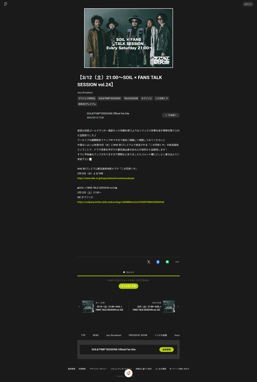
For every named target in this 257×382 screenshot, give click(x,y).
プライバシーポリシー (98, 369)
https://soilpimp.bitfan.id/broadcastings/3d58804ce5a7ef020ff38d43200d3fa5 (120, 202)
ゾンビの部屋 (161, 335)
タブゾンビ (146, 98)
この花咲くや (161, 98)
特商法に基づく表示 (144, 369)
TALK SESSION (131, 98)
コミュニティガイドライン (121, 369)
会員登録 (166, 349)
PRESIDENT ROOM (138, 335)
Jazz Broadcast (85, 92)
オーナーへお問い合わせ (179, 369)
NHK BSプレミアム (87, 104)
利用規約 (82, 369)
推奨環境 (71, 369)
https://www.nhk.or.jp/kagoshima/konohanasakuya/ (105, 178)
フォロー (172, 115)
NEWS (96, 335)
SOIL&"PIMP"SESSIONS (109, 98)
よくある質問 (160, 369)
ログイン (248, 4)
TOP (83, 335)
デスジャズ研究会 (87, 98)
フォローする (129, 286)
